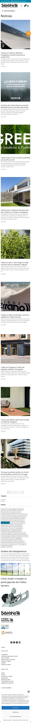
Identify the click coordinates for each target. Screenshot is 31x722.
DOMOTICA (16, 517)
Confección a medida (6, 676)
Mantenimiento (5, 525)
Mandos (22, 522)
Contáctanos (4, 654)
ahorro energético (13, 509)
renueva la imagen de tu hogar (8, 535)
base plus (21, 509)
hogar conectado (5, 522)
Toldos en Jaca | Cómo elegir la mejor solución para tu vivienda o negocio (15, 263)
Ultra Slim (4, 546)
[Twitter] (17, 642)
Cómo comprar (5, 658)
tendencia (11, 538)
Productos (16, 533)
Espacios (16, 520)
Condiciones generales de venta (9, 656)
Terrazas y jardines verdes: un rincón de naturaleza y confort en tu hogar (15, 473)
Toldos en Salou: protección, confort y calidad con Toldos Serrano (15, 316)
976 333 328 (6, 1)
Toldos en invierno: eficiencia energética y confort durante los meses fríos (13, 55)
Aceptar (15, 708)
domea (10, 517)
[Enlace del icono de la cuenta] (28, 6)
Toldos (14, 541)
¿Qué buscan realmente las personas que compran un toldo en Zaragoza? (15, 211)
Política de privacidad (17, 720)
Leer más (3, 66)
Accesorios (4, 509)
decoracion (4, 517)
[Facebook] (11, 642)
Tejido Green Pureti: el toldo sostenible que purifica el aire (15, 159)
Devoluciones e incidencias (8, 659)
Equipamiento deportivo (7, 683)
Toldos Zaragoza (21, 543)
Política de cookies (7, 720)
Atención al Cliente (6, 664)
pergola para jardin (6, 530)
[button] (28, 691)
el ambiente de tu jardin (7, 520)
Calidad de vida (5, 512)
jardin (12, 522)
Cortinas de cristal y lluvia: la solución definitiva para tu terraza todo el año (15, 106)
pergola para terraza (16, 530)
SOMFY (25, 535)
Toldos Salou (4, 543)
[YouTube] (19, 642)
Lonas (17, 522)
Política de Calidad (6, 661)
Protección (22, 533)
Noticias (3, 501)
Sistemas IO (19, 535)
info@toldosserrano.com (19, 1)
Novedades (19, 525)
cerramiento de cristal (15, 512)
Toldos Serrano (12, 543)
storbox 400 (4, 538)
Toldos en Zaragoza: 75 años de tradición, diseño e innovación (12, 368)
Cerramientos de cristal (7, 681)
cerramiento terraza (6, 514)
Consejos (3, 499)
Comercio (15, 514)
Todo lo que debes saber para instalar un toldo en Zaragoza (15, 421)
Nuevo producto (5, 528)
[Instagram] (14, 642)
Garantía (3, 663)
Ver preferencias (15, 716)
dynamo (23, 517)
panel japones (19, 528)
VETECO (10, 546)
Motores (12, 525)
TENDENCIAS (18, 538)
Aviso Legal (25, 720)
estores (21, 520)
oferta (12, 528)
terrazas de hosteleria (6, 541)
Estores (3, 674)
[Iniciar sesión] (28, 6)
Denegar (15, 712)
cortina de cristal (22, 514)
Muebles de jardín (5, 679)
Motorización (4, 678)
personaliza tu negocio (6, 533)
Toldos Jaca (21, 541)
